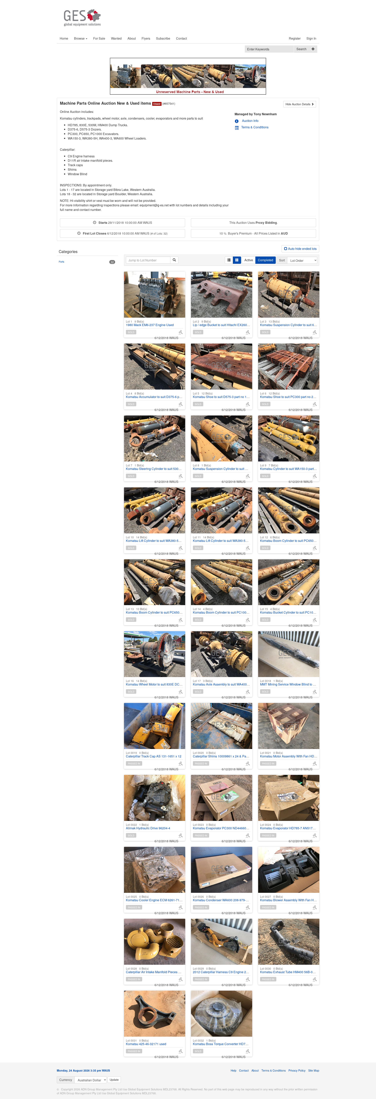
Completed (265, 260)
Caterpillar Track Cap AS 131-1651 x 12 (153, 754)
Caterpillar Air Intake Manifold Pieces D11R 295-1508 (163, 970)
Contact (181, 38)
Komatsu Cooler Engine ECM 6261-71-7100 (156, 898)
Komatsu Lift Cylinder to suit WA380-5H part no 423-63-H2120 (169, 539)
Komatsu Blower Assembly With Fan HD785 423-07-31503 (301, 898)
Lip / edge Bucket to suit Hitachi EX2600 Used (225, 323)
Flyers (146, 38)
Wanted (116, 38)
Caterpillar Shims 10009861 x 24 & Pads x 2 (223, 754)
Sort (282, 260)
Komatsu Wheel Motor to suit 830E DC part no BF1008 (164, 682)
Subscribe (163, 38)
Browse (79, 38)
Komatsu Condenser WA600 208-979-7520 (223, 898)
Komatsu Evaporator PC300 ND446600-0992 (224, 826)
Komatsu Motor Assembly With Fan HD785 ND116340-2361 (301, 754)
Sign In (311, 38)
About (131, 38)
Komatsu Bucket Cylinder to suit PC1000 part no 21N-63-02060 (304, 611)
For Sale (99, 38)
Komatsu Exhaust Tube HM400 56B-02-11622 (292, 970)
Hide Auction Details (298, 104)
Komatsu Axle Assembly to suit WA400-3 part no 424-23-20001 (236, 682)
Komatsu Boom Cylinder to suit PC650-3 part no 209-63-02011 (169, 611)
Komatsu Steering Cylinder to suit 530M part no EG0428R (166, 467)
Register (295, 38)
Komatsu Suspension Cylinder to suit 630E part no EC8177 (301, 323)
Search (301, 49)
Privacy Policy (297, 1070)
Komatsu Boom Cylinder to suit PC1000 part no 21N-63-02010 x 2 (238, 611)
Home (64, 38)
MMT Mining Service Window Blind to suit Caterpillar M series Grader (308, 682)
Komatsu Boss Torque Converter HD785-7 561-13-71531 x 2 (235, 1042)
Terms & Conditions (254, 127)
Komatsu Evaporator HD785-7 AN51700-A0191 (293, 826)
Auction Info (249, 120)
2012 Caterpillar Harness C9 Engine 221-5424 (225, 970)
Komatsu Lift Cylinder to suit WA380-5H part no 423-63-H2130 (236, 539)
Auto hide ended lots (302, 248)
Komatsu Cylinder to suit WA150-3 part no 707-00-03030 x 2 (301, 467)
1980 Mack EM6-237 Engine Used (150, 323)
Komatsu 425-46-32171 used (146, 1042)
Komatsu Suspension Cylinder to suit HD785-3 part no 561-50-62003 (240, 467)
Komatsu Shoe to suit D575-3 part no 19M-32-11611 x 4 (231, 395)
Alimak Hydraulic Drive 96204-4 (148, 826)
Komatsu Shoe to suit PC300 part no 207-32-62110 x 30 (299, 395)
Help (233, 1070)
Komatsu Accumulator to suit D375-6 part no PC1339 (162, 395)
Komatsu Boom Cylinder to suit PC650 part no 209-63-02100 (302, 539)
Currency (65, 1079)
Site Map (313, 1070)
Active (248, 260)
